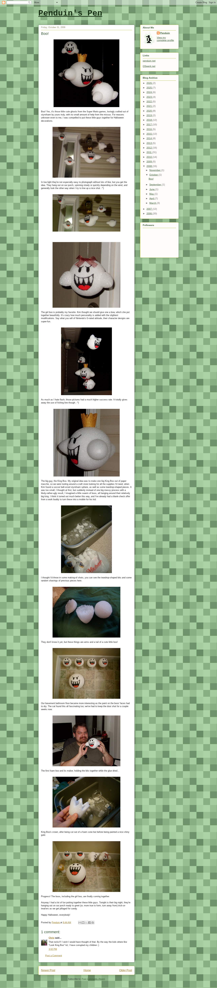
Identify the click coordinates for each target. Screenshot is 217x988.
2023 (149, 97)
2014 (149, 138)
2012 (149, 147)
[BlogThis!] (83, 922)
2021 (149, 106)
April (152, 198)
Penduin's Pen (70, 13)
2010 (149, 157)
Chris (51, 938)
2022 (149, 101)
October (154, 174)
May (152, 193)
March (153, 203)
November (155, 170)
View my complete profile (165, 39)
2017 (149, 124)
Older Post (125, 970)
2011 (149, 152)
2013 (149, 143)
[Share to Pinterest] (92, 922)
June (152, 189)
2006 (149, 213)
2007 (149, 209)
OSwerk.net (149, 66)
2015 (149, 133)
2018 (149, 120)
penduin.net (149, 60)
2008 (149, 166)
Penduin (165, 33)
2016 (149, 129)
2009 (149, 161)
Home (87, 970)
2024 (149, 92)
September (155, 184)
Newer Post (48, 970)
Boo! (151, 178)
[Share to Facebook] (89, 922)
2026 (149, 83)
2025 (149, 87)
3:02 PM (53, 949)
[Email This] (80, 922)
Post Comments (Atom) (93, 979)
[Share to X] (86, 922)
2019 (149, 115)
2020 (149, 110)
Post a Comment (53, 955)
